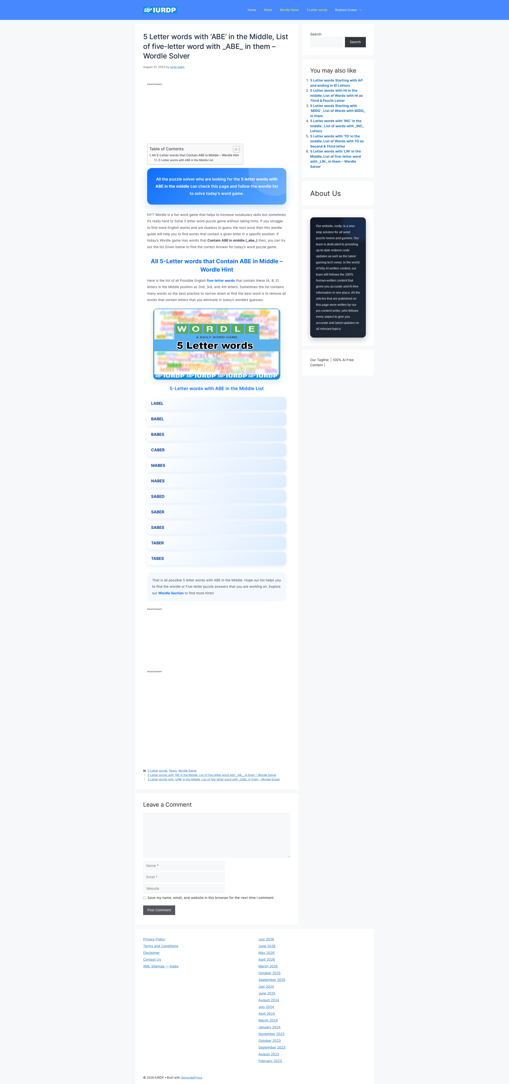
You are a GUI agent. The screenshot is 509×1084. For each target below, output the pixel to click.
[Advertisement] (216, 114)
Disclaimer (151, 953)
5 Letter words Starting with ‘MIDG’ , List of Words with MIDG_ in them (337, 111)
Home (252, 10)
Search (315, 34)
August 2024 (268, 1000)
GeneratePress (191, 1077)
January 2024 (269, 1027)
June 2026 (267, 946)
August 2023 (268, 1054)
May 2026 (266, 953)
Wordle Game (289, 10)
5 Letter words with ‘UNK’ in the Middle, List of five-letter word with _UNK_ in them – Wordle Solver (214, 779)
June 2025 (266, 993)
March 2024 (268, 1020)
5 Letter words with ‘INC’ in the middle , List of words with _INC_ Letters (337, 126)
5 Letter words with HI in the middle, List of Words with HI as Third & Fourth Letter (336, 95)
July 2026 (266, 939)
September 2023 (272, 1047)
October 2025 (269, 973)
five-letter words (221, 281)
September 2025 (271, 980)
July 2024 (266, 1007)
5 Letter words (317, 10)
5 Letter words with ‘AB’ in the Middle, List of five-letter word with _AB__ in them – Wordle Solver (212, 775)
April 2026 (266, 960)
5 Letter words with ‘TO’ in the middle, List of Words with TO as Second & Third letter (337, 141)
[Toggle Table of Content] (234, 149)
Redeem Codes (346, 10)
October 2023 (269, 1041)
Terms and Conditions (160, 946)
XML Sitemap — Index (161, 966)
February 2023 (270, 1061)
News (268, 10)
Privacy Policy (154, 939)
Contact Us (152, 960)
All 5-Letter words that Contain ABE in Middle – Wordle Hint (195, 155)
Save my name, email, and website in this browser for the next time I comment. (211, 898)
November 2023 (271, 1034)
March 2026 (268, 966)
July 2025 (266, 987)
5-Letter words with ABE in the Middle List (185, 160)
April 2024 (266, 1014)
